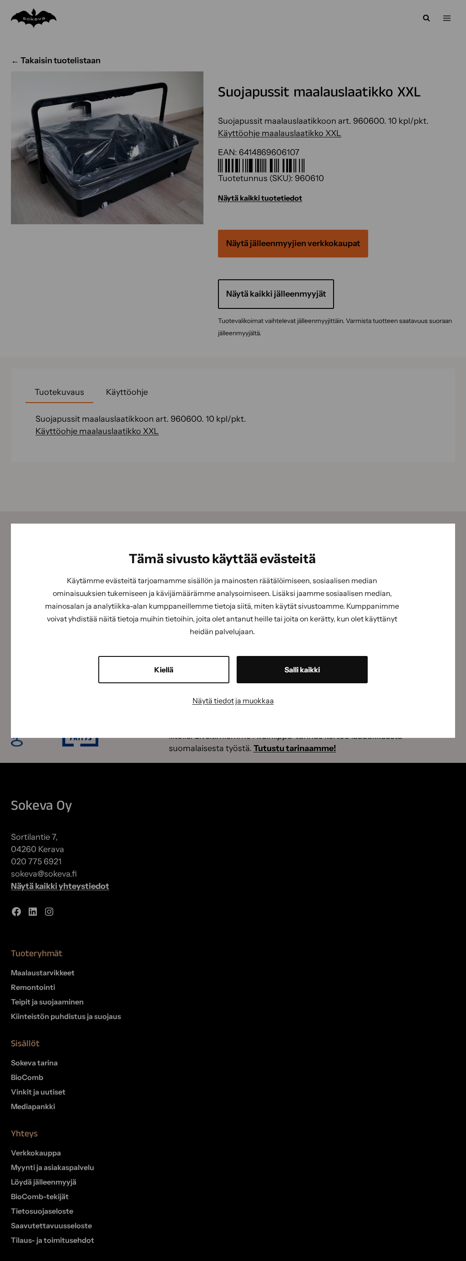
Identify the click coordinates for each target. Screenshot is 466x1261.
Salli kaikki (302, 669)
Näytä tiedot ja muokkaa (233, 700)
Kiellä (163, 669)
